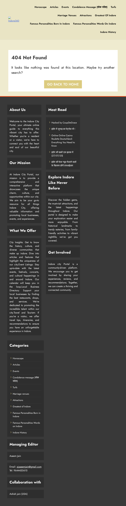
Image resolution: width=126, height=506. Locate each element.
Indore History (108, 32)
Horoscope (41, 7)
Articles (54, 7)
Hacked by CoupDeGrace (64, 122)
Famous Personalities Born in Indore (50, 23)
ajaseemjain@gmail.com (29, 467)
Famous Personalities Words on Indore (94, 23)
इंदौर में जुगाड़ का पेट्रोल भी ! (63, 129)
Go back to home (63, 84)
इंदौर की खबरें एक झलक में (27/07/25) (62, 154)
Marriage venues (67, 15)
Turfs (113, 7)
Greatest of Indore (105, 15)
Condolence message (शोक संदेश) (89, 7)
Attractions (86, 15)
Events (65, 7)
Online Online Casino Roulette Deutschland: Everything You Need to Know (63, 140)
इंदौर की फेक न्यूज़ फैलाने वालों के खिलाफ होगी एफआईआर (63, 163)
